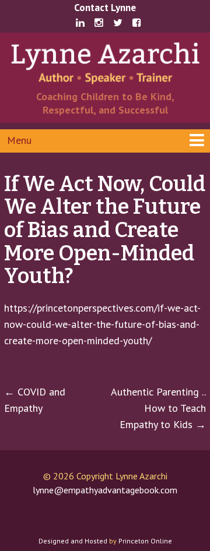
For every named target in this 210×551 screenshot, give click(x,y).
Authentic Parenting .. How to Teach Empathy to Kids (158, 408)
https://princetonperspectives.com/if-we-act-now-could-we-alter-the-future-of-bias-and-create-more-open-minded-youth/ (102, 324)
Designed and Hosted (72, 540)
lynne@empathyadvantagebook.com (105, 490)
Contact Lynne (105, 7)
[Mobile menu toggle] (105, 141)
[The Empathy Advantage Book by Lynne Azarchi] (105, 62)
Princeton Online (145, 540)
